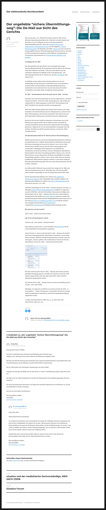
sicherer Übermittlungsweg (58, 181)
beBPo (79, 57)
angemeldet (16, 460)
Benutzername (80, 92)
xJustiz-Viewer (81, 78)
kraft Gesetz (60, 226)
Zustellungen (81, 80)
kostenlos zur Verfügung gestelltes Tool (43, 200)
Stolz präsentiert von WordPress (32, 502)
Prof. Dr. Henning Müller (12, 42)
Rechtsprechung (82, 70)
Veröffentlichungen (82, 73)
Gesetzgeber (61, 75)
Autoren (80, 54)
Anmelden (80, 121)
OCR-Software (81, 67)
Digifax (79, 62)
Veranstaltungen (82, 72)
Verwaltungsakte (82, 75)
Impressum (96, 12)
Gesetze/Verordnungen (83, 65)
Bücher (79, 59)
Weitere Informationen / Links (85, 77)
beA (78, 56)
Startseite (75, 12)
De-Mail (14, 46)
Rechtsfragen (81, 69)
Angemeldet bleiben (83, 102)
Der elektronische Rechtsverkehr (25, 11)
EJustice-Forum (85, 12)
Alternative (56, 49)
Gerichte (80, 64)
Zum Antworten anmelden (14, 400)
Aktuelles (8, 46)
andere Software (50, 196)
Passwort (78, 97)
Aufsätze (80, 52)
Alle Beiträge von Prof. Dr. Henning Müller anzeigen (57, 320)
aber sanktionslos (49, 203)
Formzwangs (38, 205)
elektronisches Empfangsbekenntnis (43, 190)
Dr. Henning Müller (19, 406)
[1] (26, 300)
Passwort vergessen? (81, 109)
